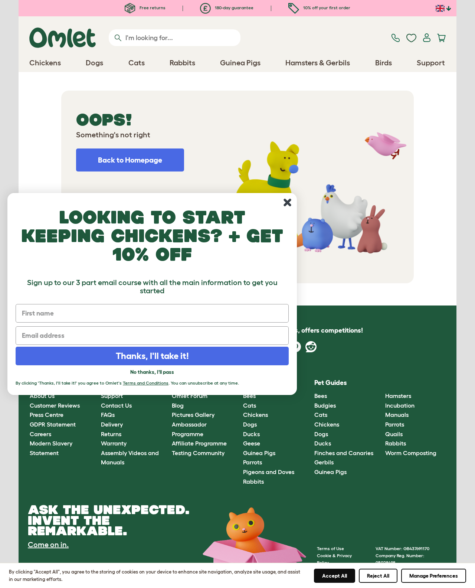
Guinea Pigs (259, 453)
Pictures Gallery (193, 414)
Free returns (152, 7)
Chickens (255, 414)
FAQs (108, 414)
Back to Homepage (130, 160)
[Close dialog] (287, 202)
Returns (111, 434)
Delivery (112, 424)
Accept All (334, 576)
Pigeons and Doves (268, 471)
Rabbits (253, 481)
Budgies (325, 405)
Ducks (251, 434)
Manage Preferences (433, 576)
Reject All (378, 576)
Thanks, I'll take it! (152, 356)
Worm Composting (410, 453)
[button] (379, 383)
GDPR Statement (53, 424)
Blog (178, 405)
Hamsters (398, 395)
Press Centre (46, 414)
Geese (251, 443)
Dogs (250, 424)
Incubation (400, 405)
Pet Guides (330, 382)
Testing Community (198, 453)
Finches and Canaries (343, 453)
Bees (320, 395)
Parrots (252, 462)
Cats (249, 405)
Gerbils (324, 462)
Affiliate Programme (199, 443)
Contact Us (116, 405)
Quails (394, 434)
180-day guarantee (233, 7)
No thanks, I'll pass (152, 372)
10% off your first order (326, 7)
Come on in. (48, 544)
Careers (40, 434)
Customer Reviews (55, 405)
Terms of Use (330, 548)
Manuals (397, 414)
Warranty (114, 443)
